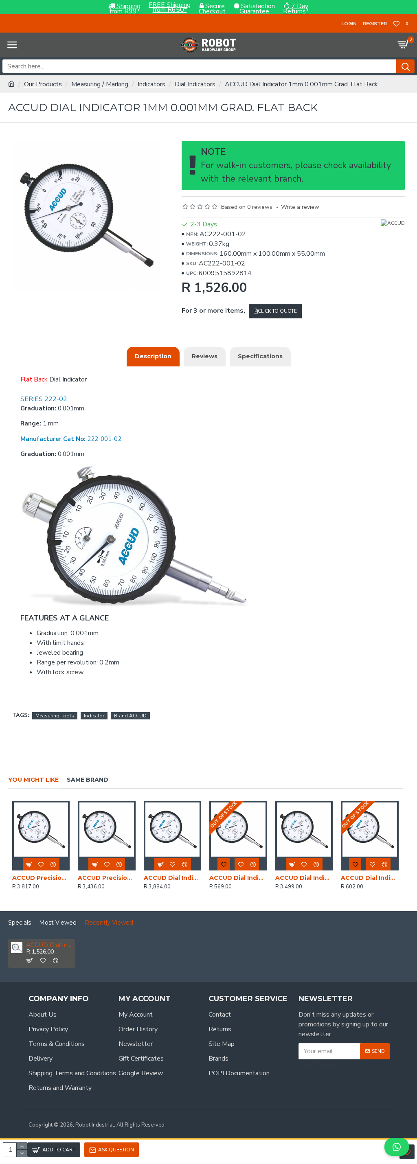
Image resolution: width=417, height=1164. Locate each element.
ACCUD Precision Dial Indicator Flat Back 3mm (106, 877)
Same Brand (87, 779)
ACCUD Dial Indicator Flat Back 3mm (238, 877)
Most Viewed (58, 922)
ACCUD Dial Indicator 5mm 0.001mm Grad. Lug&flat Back (172, 877)
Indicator (94, 715)
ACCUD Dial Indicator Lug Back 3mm (369, 877)
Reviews (204, 356)
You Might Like (33, 779)
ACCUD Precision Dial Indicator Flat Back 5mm (41, 877)
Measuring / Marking (99, 84)
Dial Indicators (195, 84)
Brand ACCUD (130, 715)
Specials (19, 922)
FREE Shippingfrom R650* (170, 7)
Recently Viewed (109, 922)
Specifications (260, 356)
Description (153, 356)
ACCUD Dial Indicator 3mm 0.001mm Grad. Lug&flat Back (304, 877)
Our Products (43, 84)
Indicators (151, 84)
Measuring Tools (54, 715)
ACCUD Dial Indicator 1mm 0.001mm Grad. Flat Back (49, 945)
